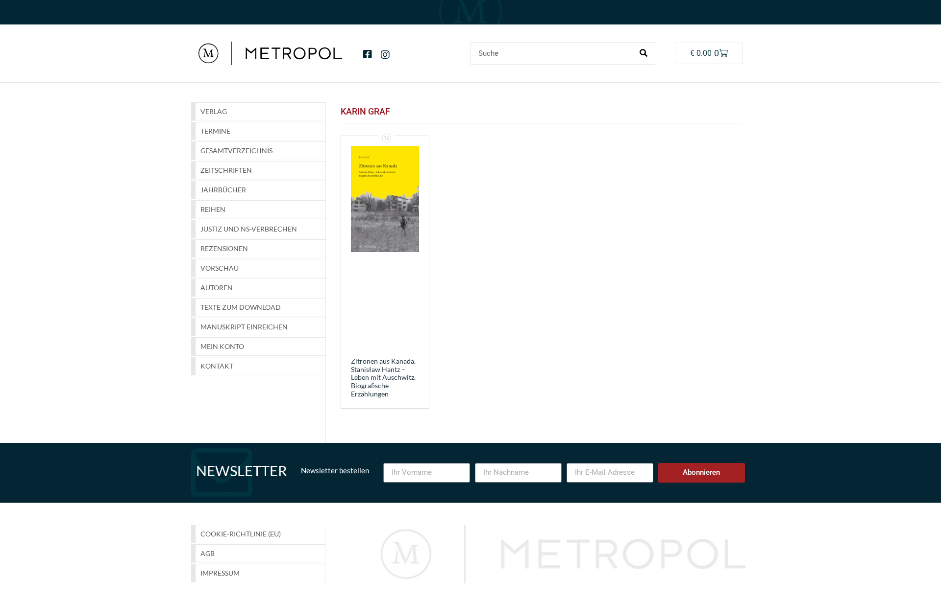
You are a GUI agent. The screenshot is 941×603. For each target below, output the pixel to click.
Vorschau (219, 268)
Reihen (212, 209)
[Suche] (643, 53)
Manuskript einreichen (244, 327)
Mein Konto (222, 346)
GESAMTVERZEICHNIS (236, 150)
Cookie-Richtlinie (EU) (240, 534)
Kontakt (216, 366)
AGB (207, 553)
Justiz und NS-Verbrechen (248, 229)
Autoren (216, 287)
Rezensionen (224, 248)
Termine (215, 131)
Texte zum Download (240, 307)
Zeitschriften (226, 170)
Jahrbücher (223, 190)
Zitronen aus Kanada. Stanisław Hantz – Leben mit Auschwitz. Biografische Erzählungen (383, 377)
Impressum (220, 573)
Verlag (213, 111)
